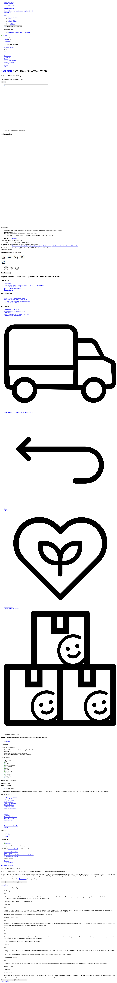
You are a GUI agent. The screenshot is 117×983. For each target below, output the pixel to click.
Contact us (10, 23)
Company (6, 861)
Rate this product (5, 272)
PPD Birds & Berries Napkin (12, 309)
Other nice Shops (8, 862)
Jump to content (8, 3)
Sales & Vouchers (9, 805)
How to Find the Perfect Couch (12, 287)
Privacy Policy (8, 853)
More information (7, 249)
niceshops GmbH (13, 849)
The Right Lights (8, 290)
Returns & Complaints (10, 803)
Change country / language (18, 846)
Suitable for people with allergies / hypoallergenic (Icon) (27, 246)
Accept (3, 882)
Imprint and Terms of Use (11, 852)
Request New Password (10, 817)
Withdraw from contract (7, 865)
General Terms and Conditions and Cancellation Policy (19, 855)
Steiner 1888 (7, 283)
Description (5, 227)
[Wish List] (5, 50)
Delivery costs (11, 20)
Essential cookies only (12, 882)
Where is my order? (13, 17)
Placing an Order (8, 802)
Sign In (6, 814)
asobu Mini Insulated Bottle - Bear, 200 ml (15, 299)
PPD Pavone (7, 312)
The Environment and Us (11, 826)
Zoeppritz (6, 70)
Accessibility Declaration (11, 856)
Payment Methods (9, 799)
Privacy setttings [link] (8, 858)
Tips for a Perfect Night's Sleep (12, 288)
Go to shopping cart (9, 5)
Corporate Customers (10, 808)
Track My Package (9, 818)
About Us (6, 833)
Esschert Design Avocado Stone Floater (15, 311)
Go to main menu (9, 2)
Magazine (6, 827)
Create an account (9, 47)
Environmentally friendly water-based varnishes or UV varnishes (60, 246)
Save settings (4, 980)
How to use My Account (10, 797)
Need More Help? (9, 806)
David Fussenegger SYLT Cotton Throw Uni (16, 314)
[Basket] (60, 52)
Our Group (7, 834)
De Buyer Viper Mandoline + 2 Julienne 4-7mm (17, 301)
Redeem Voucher (8, 820)
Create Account (8, 815)
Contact (6, 836)
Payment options (12, 21)
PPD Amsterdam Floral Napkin (12, 315)
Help (5, 15)
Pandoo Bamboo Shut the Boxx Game (14, 298)
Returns (10, 18)
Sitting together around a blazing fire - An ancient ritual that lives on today (24, 285)
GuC (5, 296)
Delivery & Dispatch (9, 800)
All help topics (11, 24)
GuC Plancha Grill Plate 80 (11, 302)
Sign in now (7, 41)
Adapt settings (23, 882)
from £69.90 (18, 11)
